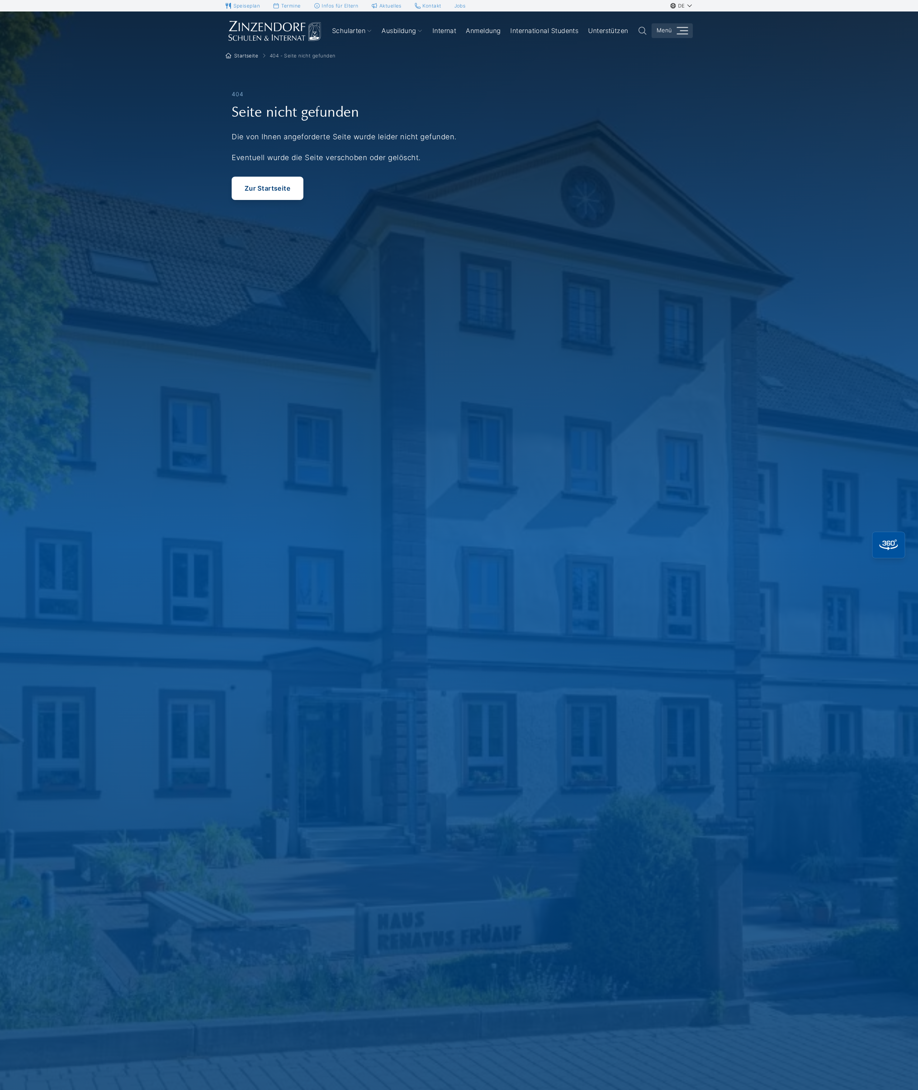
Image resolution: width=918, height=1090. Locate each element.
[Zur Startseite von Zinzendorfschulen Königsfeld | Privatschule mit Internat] (274, 31)
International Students (544, 30)
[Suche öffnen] (642, 31)
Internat (444, 30)
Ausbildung (399, 30)
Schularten (349, 30)
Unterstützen (608, 30)
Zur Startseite (267, 188)
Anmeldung (483, 30)
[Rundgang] (888, 545)
